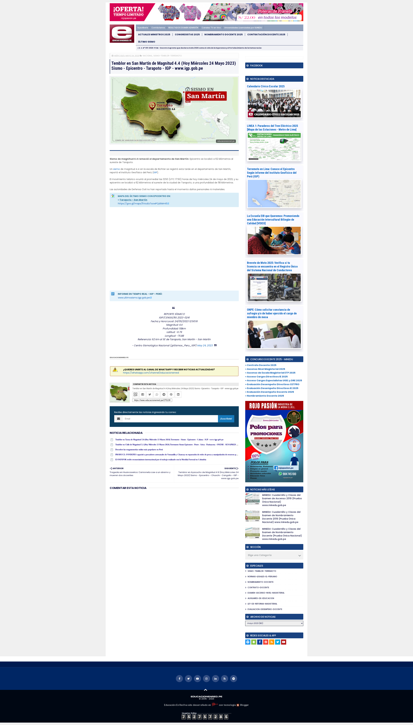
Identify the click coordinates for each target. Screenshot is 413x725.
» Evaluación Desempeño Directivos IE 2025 (271, 388)
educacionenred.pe (119, 357)
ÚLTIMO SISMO (146, 41)
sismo (116, 169)
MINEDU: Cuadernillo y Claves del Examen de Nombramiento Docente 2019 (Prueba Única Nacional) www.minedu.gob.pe (281, 517)
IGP (155, 172)
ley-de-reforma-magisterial (262, 603)
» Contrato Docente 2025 (260, 365)
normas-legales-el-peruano (262, 576)
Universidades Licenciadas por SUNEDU (243, 27)
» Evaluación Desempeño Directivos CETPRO (272, 384)
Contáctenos (158, 27)
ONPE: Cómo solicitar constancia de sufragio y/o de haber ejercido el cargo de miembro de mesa (272, 313)
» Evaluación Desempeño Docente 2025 (269, 392)
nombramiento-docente (260, 582)
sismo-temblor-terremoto (167, 55)
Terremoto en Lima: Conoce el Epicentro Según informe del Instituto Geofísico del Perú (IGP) (272, 172)
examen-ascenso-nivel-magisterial (266, 592)
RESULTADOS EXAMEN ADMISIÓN (183, 27)
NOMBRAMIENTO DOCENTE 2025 (223, 34)
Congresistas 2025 (187, 34)
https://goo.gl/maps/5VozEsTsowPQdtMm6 (142, 203)
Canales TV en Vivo (211, 27)
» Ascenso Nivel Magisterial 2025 (265, 369)
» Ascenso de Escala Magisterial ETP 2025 (270, 372)
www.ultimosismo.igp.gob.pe (134, 297)
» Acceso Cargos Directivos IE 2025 (266, 376)
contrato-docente (258, 587)
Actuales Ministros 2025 (154, 34)
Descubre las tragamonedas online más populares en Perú (139, 449)
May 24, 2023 (205, 345)
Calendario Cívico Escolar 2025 (266, 86)
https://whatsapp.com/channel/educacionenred (151, 372)
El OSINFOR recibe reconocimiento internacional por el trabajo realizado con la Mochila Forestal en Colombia (160, 459)
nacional (147, 55)
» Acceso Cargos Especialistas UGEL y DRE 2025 (273, 380)
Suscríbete (142, 27)
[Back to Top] (205, 689)
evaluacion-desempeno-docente (265, 609)
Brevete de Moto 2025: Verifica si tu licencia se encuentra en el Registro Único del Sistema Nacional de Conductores (272, 266)
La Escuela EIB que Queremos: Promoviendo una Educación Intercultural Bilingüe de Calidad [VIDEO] (273, 219)
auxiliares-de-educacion (261, 598)
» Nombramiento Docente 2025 (264, 395)
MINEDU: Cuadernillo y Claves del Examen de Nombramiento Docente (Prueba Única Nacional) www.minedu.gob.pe (282, 534)
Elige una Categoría (260, 555)
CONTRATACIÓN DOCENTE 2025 (266, 34)
